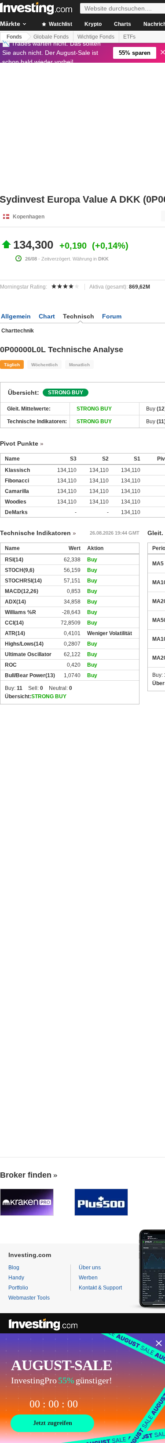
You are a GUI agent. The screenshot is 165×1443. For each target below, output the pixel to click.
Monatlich (79, 364)
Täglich (12, 364)
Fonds (14, 37)
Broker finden (25, 1175)
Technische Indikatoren (35, 532)
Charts (122, 24)
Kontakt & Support (100, 1288)
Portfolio (18, 1288)
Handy (16, 1278)
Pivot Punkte (19, 443)
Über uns (90, 1267)
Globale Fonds (51, 37)
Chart (47, 316)
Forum (111, 316)
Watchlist (60, 24)
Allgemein (16, 316)
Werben (88, 1278)
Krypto (93, 24)
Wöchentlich (44, 364)
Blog (13, 1267)
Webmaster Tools (29, 1298)
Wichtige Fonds (95, 37)
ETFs (129, 37)
